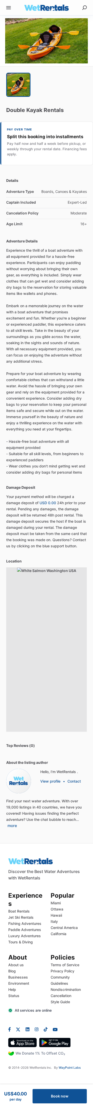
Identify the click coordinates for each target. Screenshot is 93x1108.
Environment (18, 983)
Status (13, 995)
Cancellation (61, 995)
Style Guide (60, 1002)
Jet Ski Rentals (21, 917)
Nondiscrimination (66, 989)
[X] (18, 1029)
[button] (46, 40)
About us (16, 965)
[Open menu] (8, 7)
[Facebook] (10, 1029)
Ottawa (57, 909)
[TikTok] (45, 1029)
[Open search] (84, 7)
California (58, 934)
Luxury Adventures (24, 936)
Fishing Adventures (24, 923)
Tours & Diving (20, 942)
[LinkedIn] (27, 1029)
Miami (56, 903)
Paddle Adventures (24, 929)
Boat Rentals (19, 911)
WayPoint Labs (70, 1067)
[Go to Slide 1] (18, 85)
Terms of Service (65, 965)
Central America (64, 927)
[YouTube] (54, 1029)
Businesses (18, 977)
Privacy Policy (62, 971)
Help (12, 989)
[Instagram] (36, 1029)
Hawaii (56, 915)
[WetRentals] (18, 781)
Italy (54, 921)
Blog (12, 971)
